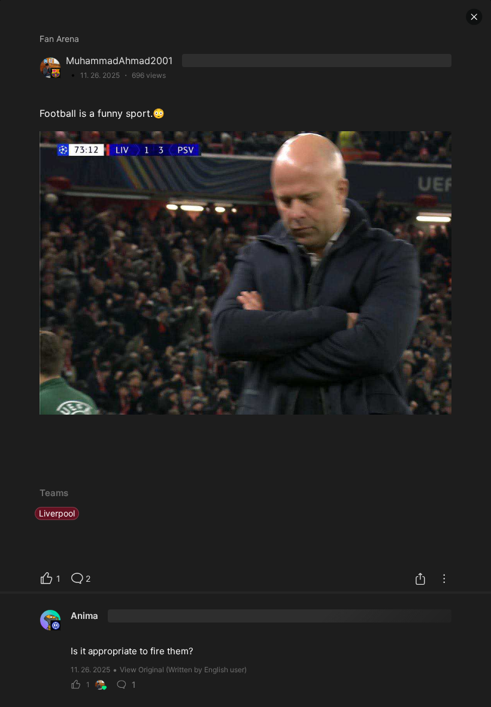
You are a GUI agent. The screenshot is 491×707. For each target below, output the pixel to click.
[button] (474, 17)
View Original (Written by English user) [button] (183, 669)
